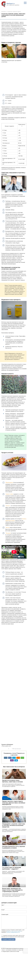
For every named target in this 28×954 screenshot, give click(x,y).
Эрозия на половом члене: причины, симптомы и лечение (12, 781)
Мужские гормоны (17, 11)
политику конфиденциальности (13, 932)
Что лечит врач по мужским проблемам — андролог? (11, 868)
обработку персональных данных (14, 931)
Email (3, 909)
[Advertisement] (14, 78)
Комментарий (4, 914)
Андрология (9, 11)
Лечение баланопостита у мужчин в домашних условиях (13, 847)
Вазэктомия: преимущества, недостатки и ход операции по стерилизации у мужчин (12, 890)
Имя (2, 905)
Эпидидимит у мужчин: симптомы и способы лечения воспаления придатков (13, 825)
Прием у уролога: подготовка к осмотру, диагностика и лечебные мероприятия (13, 802)
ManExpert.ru (11, 3)
